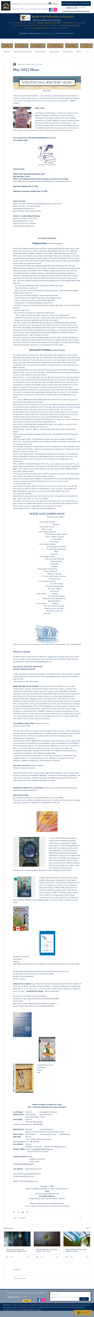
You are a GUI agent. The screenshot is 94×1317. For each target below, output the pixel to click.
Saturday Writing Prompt (23, 52)
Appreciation (54, 52)
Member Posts (40, 52)
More (79, 52)
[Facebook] (51, 10)
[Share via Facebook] (14, 1212)
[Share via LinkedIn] (23, 1212)
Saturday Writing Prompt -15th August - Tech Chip (46, 1250)
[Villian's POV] (17, 1239)
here (47, 33)
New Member (68, 52)
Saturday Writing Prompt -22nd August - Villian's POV (16, 1250)
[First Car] (77, 1239)
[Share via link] (27, 1212)
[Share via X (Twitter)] (18, 1212)
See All (88, 1228)
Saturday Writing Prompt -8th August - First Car (76, 1250)
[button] (88, 51)
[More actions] (80, 64)
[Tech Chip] (47, 1239)
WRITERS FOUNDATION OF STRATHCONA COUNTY (35, 4)
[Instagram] (55, 10)
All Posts (7, 52)
